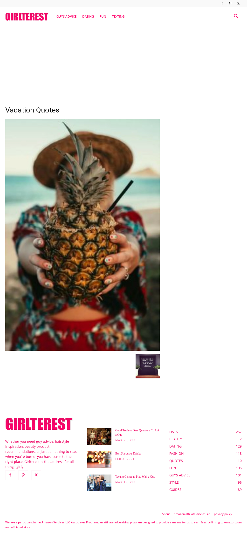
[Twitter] (238, 3)
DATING (88, 16)
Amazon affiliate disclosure (192, 514)
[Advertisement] (123, 63)
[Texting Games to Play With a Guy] (99, 483)
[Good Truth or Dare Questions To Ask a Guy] (99, 436)
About (166, 514)
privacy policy (223, 514)
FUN (103, 16)
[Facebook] (222, 3)
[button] (236, 16)
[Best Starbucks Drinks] (99, 459)
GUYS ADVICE (66, 16)
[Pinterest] (230, 3)
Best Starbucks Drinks (128, 453)
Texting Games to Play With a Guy (135, 476)
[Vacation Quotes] (82, 349)
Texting (118, 16)
